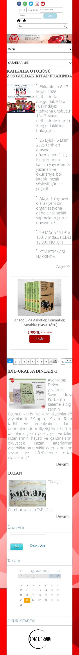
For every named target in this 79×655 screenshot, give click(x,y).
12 (63, 361)
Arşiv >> (64, 266)
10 (50, 361)
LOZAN (14, 473)
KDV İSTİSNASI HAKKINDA (50, 254)
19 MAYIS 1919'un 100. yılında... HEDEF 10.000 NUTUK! (54, 237)
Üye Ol (21, 9)
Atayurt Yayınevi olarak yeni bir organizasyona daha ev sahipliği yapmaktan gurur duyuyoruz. (52, 210)
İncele (39, 338)
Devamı (63, 464)
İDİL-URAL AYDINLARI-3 (32, 371)
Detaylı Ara (37, 545)
